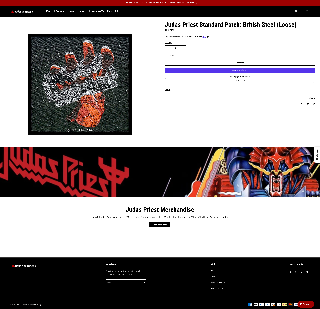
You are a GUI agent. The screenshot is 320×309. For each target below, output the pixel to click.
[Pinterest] (301, 272)
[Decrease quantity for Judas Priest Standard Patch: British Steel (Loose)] (168, 48)
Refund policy (217, 288)
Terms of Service (218, 282)
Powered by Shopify (34, 305)
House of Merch (21, 305)
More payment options (240, 76)
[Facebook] (291, 272)
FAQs (213, 276)
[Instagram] (296, 272)
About (213, 270)
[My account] (301, 11)
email (110, 282)
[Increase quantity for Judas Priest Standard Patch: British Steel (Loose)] (183, 48)
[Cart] (307, 11)
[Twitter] (307, 272)
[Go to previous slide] (123, 3)
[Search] (296, 11)
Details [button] (168, 90)
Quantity (168, 43)
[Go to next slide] (197, 3)
